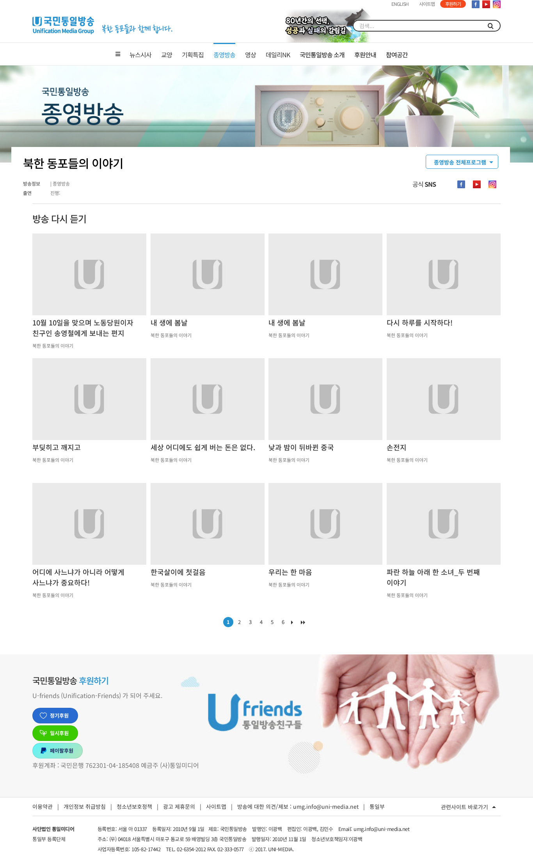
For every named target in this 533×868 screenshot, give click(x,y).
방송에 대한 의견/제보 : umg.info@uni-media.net (298, 806)
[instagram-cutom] (492, 184)
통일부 (377, 806)
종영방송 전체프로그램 (460, 162)
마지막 (305, 624)
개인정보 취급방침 (85, 806)
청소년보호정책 (134, 806)
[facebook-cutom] (461, 184)
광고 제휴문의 (179, 806)
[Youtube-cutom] (477, 184)
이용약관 (42, 806)
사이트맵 (216, 806)
